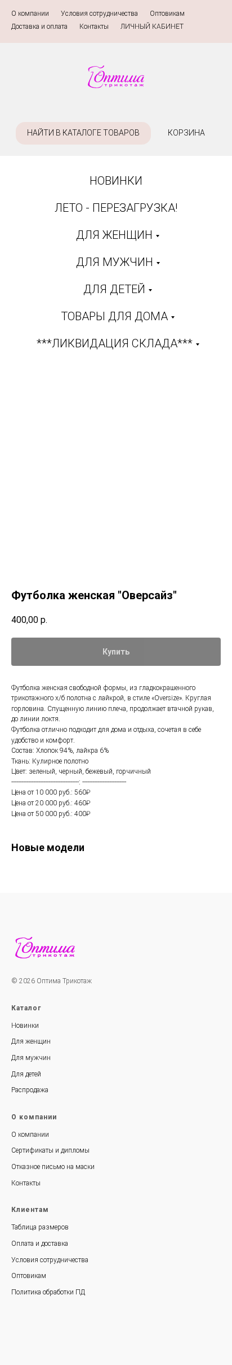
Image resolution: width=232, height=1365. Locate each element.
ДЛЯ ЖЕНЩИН (114, 235)
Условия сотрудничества (99, 14)
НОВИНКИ (116, 180)
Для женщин (31, 1041)
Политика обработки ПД (48, 1292)
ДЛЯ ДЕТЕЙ (114, 289)
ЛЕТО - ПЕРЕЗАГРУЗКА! (116, 208)
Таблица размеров (40, 1227)
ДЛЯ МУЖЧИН (114, 262)
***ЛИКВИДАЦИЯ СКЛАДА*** (115, 343)
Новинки (25, 1026)
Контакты (94, 26)
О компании (30, 14)
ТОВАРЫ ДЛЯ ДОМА (114, 316)
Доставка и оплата (39, 26)
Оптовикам (167, 14)
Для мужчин (31, 1058)
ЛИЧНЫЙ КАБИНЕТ (152, 26)
